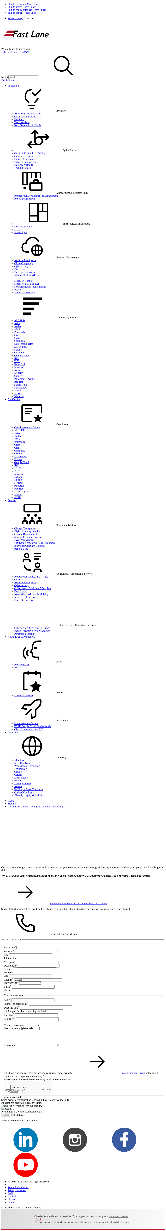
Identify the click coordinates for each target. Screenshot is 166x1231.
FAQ (10, 1193)
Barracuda (19, 332)
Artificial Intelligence (25, 260)
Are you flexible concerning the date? (27, 1011)
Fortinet (18, 349)
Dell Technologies (23, 343)
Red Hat (18, 381)
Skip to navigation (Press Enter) (24, 4)
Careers (18, 774)
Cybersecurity (21, 266)
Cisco (17, 335)
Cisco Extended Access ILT (28, 729)
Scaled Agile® (21, 491)
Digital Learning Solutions (27, 531)
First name (10, 947)
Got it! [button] (39, 1219)
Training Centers (22, 167)
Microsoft (19, 367)
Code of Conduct (23, 792)
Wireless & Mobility (24, 292)
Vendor (7, 1025)
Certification (14, 399)
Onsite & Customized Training (30, 153)
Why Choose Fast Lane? (27, 766)
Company (13, 732)
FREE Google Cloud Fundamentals (32, 726)
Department (10, 965)
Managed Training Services (28, 537)
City (6, 975)
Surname (9, 951)
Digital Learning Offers (26, 162)
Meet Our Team (22, 763)
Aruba (17, 326)
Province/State (11, 982)
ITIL (16, 277)
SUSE (17, 393)
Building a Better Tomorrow (28, 789)
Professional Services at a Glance (31, 576)
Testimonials (20, 768)
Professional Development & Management (36, 195)
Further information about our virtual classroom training (78, 903)
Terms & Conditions (18, 1187)
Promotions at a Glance (26, 723)
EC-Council (20, 346)
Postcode (8, 972)
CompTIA (19, 340)
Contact (25, 51)
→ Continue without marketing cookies (111, 1222)
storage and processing (133, 1073)
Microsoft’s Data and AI (26, 283)
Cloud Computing (23, 263)
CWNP (18, 453)
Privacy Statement (17, 1190)
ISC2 (17, 361)
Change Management (25, 116)
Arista (17, 323)
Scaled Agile (20, 232)
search (4, 76)
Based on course (12, 1028)
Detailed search (9, 80)
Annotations (11, 1045)
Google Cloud (21, 355)
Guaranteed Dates (23, 156)
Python (18, 289)
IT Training (13, 85)
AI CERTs (19, 320)
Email (7, 986)
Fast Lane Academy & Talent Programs (34, 542)
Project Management (24, 198)
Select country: (15, 18)
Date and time (11, 1007)
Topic (7, 1000)
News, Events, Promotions (21, 636)
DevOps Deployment (25, 272)
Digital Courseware (24, 159)
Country (8, 979)
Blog (16, 667)
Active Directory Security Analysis (32, 630)
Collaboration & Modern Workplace (32, 588)
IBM (16, 358)
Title (6, 955)
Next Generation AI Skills (27, 125)
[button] (28, 18)
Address (8, 969)
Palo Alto (19, 485)
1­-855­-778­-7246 (9, 51)
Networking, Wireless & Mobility (31, 594)
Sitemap (12, 1199)
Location (9, 1015)
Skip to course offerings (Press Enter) (27, 9)
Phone (7, 990)
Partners (18, 780)
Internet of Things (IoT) (26, 275)
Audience (9, 1018)
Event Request (21, 777)
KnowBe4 (19, 364)
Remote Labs (21, 548)
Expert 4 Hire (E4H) (24, 600)
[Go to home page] (25, 46)
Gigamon (19, 352)
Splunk (18, 390)
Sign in (11, 1202)
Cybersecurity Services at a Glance (32, 628)
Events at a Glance (23, 695)
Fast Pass (19, 119)
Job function (10, 958)
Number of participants (16, 1003)
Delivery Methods (23, 164)
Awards (18, 786)
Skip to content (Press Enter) (22, 12)
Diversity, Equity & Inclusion (29, 795)
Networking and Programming (30, 286)
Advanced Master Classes (27, 113)
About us (19, 760)
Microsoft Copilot (23, 280)
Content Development (25, 534)
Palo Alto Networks (24, 378)
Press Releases (21, 664)
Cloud (17, 579)
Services (12, 500)
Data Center (20, 269)
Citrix (17, 338)
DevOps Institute (23, 226)
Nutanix (18, 370)
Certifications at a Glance (27, 427)
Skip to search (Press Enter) (22, 7)
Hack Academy (22, 122)
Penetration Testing (24, 633)
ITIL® (17, 229)
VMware (19, 396)
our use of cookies (118, 1216)
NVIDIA (19, 373)
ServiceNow (20, 387)
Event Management (24, 540)
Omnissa (18, 376)
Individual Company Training (29, 545)
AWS (17, 329)
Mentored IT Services (25, 597)
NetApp (18, 477)
